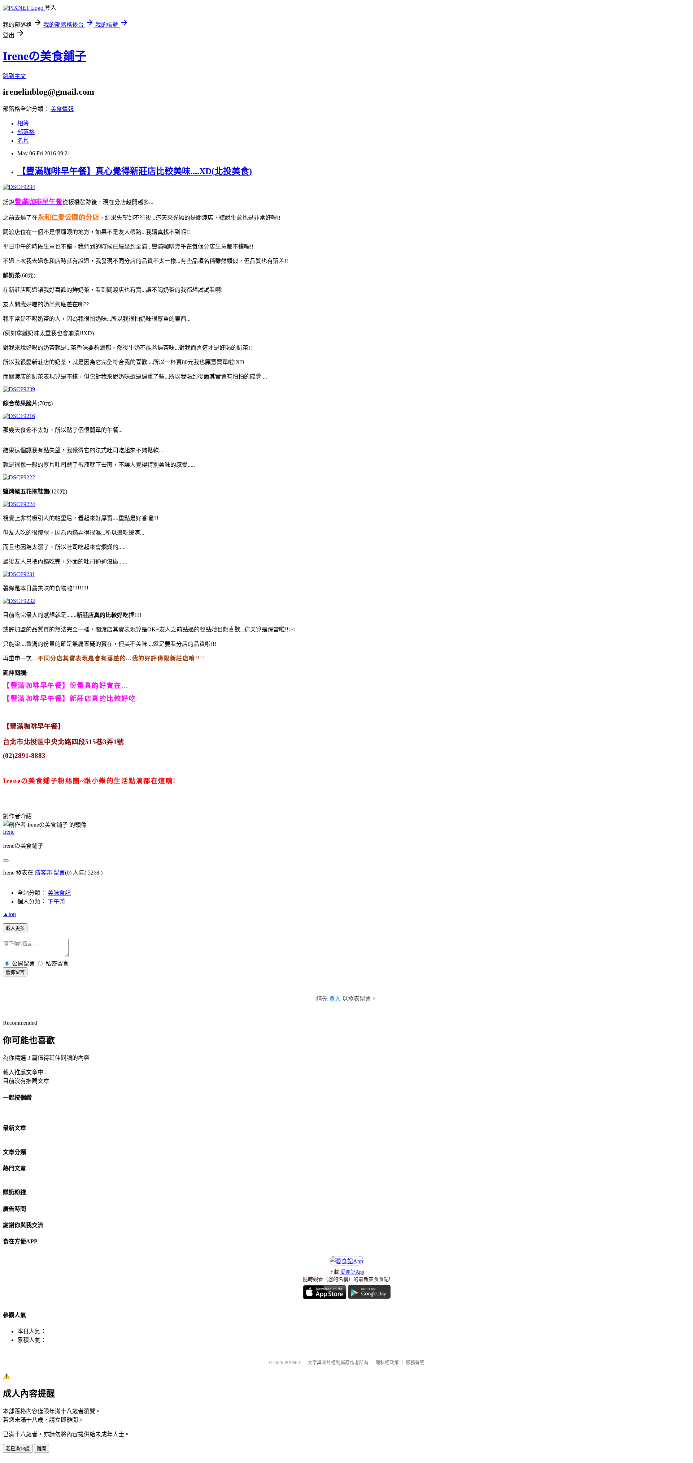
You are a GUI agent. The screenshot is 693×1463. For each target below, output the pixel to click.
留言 (59, 872)
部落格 (26, 132)
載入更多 (15, 928)
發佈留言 (15, 972)
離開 (41, 1448)
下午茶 (56, 901)
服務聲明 (415, 1362)
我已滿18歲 (18, 1448)
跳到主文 (14, 76)
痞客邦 (43, 872)
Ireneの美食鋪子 (44, 55)
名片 (23, 141)
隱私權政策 (387, 1362)
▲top (9, 914)
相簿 (23, 123)
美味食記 (59, 893)
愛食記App (352, 1272)
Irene (8, 832)
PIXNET (292, 1362)
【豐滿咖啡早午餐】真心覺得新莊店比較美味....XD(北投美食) (134, 171)
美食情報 (62, 109)
